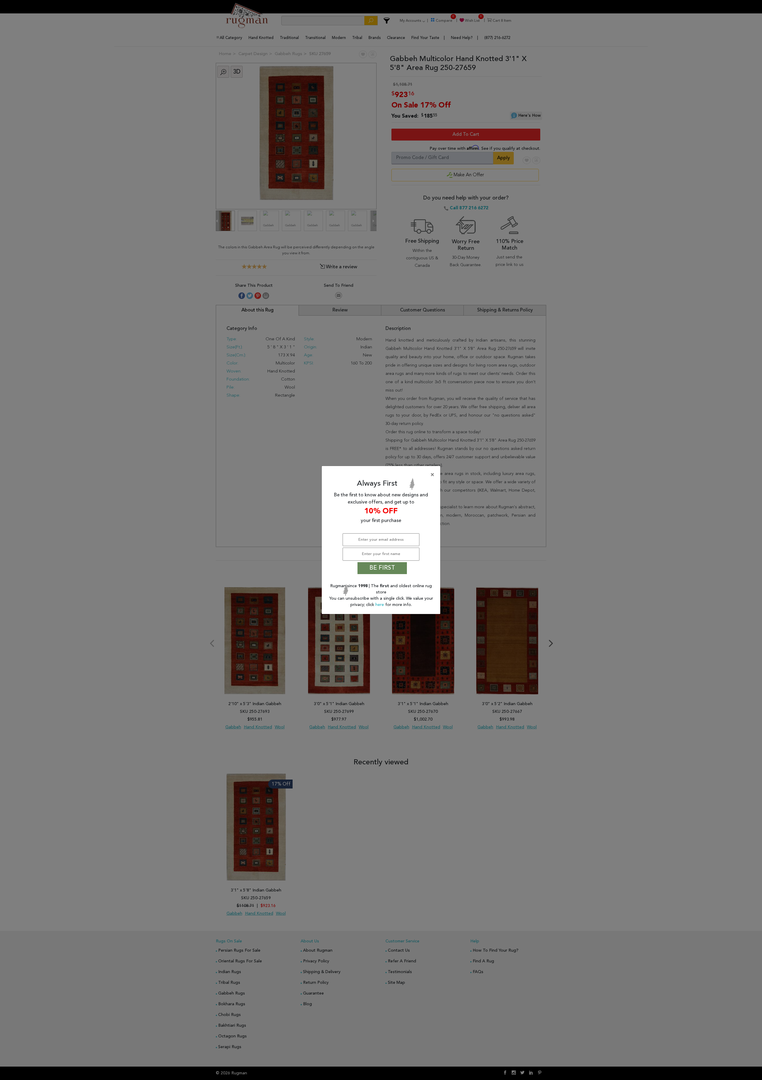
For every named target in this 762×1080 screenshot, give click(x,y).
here (380, 605)
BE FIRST (382, 568)
